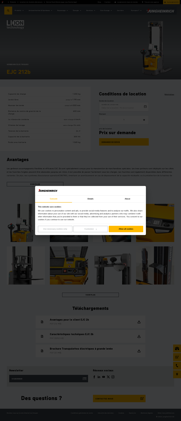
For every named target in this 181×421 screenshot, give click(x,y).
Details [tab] (91, 199)
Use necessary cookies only (55, 229)
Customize (89, 229)
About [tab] (127, 199)
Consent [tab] (53, 199)
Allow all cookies (126, 229)
